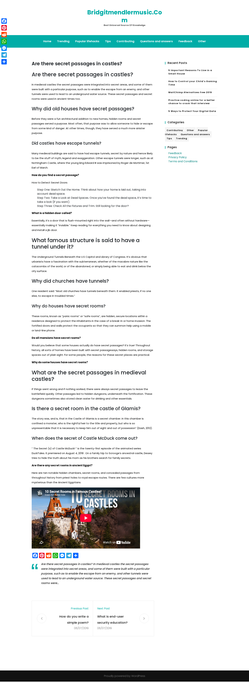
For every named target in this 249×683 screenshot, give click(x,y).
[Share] (4, 61)
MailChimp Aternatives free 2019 (190, 92)
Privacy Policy (177, 157)
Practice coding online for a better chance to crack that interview (191, 102)
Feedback (185, 41)
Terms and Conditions (183, 161)
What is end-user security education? (112, 619)
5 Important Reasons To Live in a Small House (190, 72)
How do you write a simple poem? (74, 619)
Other (202, 41)
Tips (108, 41)
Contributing (125, 41)
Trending (63, 41)
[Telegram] (4, 55)
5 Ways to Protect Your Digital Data (192, 111)
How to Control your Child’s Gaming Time (192, 83)
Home (47, 41)
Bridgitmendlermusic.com (124, 16)
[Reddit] (4, 34)
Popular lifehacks (87, 41)
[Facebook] (4, 21)
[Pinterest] (4, 27)
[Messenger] (4, 48)
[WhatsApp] (4, 41)
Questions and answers (156, 41)
